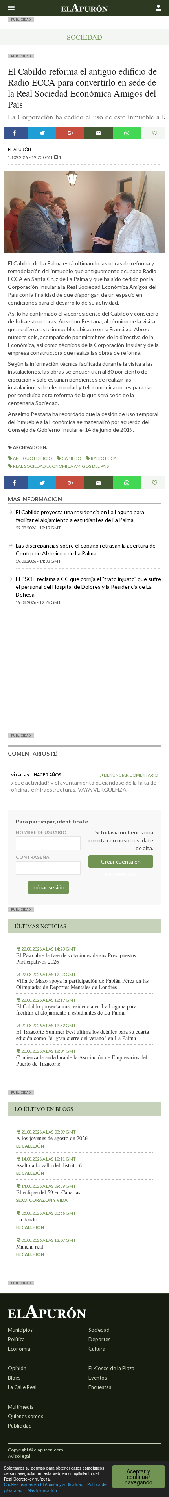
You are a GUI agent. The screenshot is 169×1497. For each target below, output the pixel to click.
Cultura (96, 1348)
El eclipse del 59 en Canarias (48, 1192)
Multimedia (21, 1407)
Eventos (97, 1378)
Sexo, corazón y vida (42, 1200)
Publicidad (20, 1425)
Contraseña (33, 857)
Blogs (14, 1378)
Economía (19, 1348)
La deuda (26, 1219)
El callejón (30, 1145)
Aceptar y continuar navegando (138, 1476)
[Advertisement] (84, 671)
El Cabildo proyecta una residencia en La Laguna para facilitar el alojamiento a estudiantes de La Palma (76, 1009)
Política (16, 1339)
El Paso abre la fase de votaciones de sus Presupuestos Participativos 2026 (76, 958)
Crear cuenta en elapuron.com (121, 863)
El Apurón (19, 149)
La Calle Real (22, 1387)
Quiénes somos (25, 1416)
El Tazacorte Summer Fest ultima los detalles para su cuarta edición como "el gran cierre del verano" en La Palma (82, 1035)
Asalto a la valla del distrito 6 (49, 1165)
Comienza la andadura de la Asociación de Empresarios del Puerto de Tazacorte (81, 1060)
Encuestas (99, 1387)
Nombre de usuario (41, 832)
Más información (42, 1490)
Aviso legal (19, 1456)
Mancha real (29, 1246)
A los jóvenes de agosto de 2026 (52, 1138)
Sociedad (84, 37)
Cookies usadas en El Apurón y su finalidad (43, 1484)
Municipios (20, 1330)
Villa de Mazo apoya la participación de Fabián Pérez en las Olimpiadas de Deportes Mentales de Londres (82, 984)
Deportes (99, 1339)
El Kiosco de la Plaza (111, 1368)
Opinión (17, 1368)
